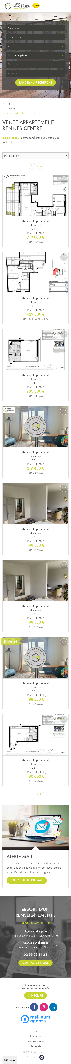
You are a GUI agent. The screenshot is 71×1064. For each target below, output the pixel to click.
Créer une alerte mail (26, 880)
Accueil (6, 104)
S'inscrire (35, 995)
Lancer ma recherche (35, 82)
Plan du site (35, 1045)
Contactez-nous (35, 963)
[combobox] (35, 28)
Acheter (11, 108)
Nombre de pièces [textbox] (17, 55)
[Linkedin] (53, 1007)
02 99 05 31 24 (35, 954)
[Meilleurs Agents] (35, 1019)
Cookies (12, 1060)
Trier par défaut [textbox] (11, 155)
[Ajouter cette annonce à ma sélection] (64, 180)
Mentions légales (35, 1040)
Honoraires (35, 1036)
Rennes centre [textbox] (15, 37)
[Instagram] (44, 1007)
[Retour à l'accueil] (17, 6)
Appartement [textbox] (14, 28)
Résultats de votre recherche (21, 113)
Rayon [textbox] (11, 46)
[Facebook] (34, 1007)
